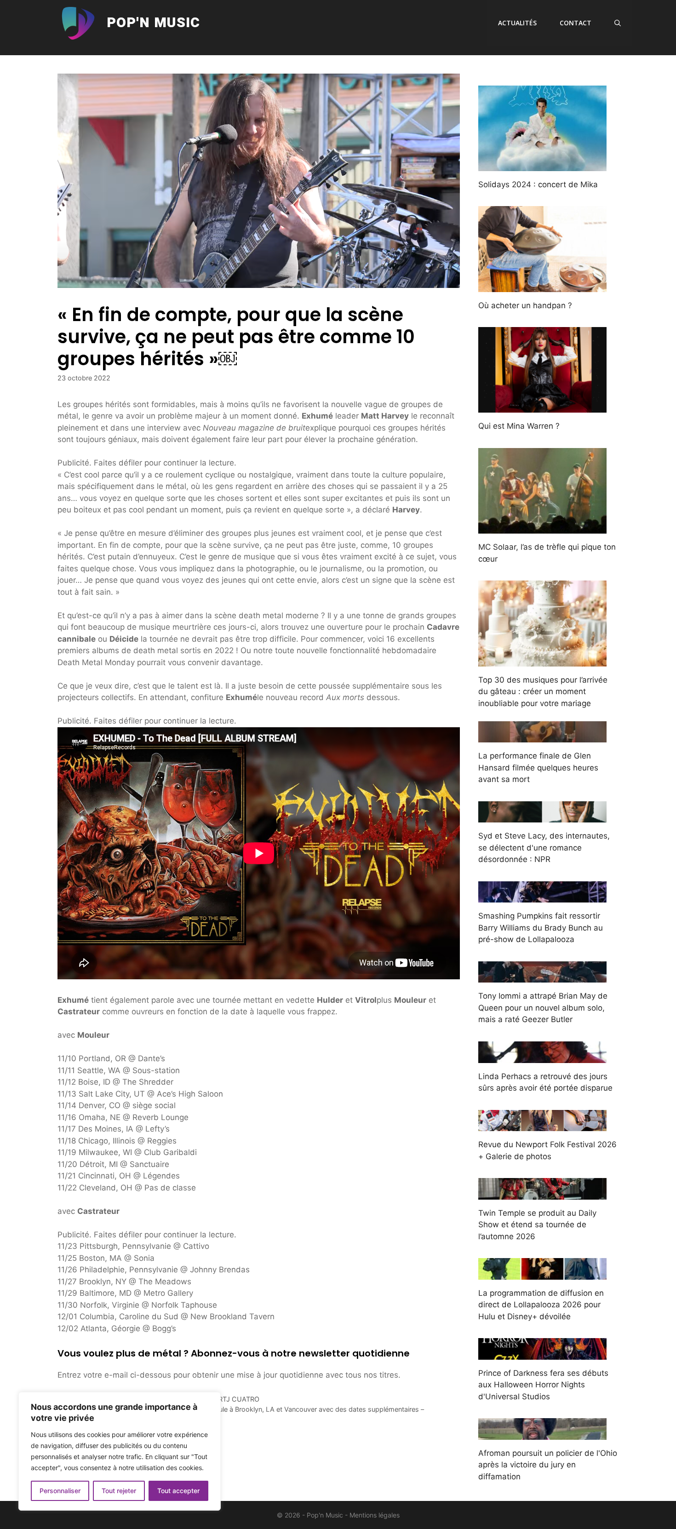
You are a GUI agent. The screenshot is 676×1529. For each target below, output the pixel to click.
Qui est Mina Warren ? (519, 426)
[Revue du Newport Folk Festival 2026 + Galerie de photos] (542, 1125)
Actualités (517, 22)
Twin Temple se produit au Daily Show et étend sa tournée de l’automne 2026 (537, 1224)
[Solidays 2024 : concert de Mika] (542, 164)
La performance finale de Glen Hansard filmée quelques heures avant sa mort (538, 767)
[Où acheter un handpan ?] (542, 285)
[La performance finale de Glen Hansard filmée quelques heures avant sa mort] (542, 736)
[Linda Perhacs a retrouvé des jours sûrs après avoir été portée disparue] (542, 1056)
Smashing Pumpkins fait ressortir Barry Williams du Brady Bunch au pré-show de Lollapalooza (540, 927)
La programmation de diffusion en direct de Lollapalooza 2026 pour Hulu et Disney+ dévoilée (541, 1304)
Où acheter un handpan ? (525, 305)
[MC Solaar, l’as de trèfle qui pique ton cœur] (542, 527)
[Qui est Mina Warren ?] (542, 406)
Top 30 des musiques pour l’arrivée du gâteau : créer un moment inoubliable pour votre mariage (542, 691)
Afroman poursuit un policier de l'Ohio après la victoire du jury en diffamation (547, 1465)
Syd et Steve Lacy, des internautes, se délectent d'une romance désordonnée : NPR (544, 847)
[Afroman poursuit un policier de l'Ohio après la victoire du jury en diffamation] (542, 1433)
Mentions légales (374, 1515)
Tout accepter (178, 1491)
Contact (575, 22)
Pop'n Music (153, 23)
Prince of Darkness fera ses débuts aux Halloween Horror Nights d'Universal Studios (543, 1384)
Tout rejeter (119, 1491)
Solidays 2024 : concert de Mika (538, 184)
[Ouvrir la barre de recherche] (617, 23)
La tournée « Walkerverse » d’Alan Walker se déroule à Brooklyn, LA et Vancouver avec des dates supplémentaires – (246, 1409)
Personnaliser (60, 1491)
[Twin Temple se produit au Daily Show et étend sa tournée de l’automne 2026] (542, 1193)
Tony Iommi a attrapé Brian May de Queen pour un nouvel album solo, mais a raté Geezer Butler (542, 1007)
